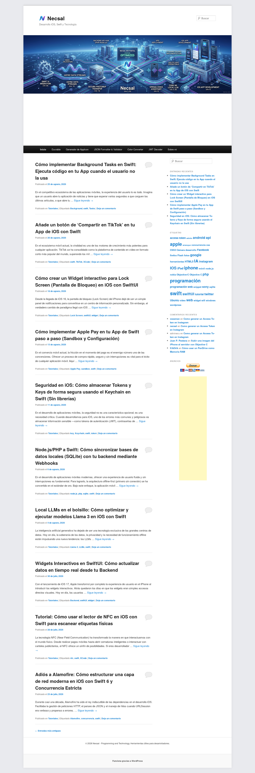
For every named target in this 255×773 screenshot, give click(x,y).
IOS (173, 268)
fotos (186, 255)
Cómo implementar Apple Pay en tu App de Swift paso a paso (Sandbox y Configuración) (191, 208)
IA (196, 261)
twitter (209, 294)
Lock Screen (76, 315)
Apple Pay (75, 368)
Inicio (43, 149)
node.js (73, 493)
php (80, 493)
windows (210, 300)
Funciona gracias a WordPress (127, 760)
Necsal (56, 18)
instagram (206, 261)
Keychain (79, 433)
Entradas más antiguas (48, 730)
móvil (202, 268)
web (189, 299)
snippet (197, 286)
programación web (181, 287)
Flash (180, 255)
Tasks (92, 208)
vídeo (183, 300)
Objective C (196, 274)
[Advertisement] (127, 119)
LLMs (81, 547)
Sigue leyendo (83, 200)
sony (205, 286)
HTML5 (189, 261)
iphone (191, 268)
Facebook (203, 250)
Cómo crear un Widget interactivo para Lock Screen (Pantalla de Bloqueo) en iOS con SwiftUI (192, 197)
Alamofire (75, 718)
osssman (175, 318)
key (72, 433)
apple (176, 244)
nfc (71, 658)
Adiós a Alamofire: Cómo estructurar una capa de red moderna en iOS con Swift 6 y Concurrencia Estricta (84, 681)
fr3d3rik (174, 348)
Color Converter (135, 149)
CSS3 (173, 250)
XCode (86, 261)
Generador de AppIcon (77, 149)
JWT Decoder (155, 149)
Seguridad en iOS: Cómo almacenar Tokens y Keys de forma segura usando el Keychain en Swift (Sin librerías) (83, 392)
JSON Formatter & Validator (108, 149)
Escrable (56, 149)
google (195, 254)
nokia (173, 274)
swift (85, 208)
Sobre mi (172, 149)
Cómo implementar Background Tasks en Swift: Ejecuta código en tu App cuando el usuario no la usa (85, 171)
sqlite (85, 493)
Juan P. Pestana (178, 340)
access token (178, 238)
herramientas (177, 261)
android (199, 237)
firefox (173, 255)
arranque (187, 245)
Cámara (181, 250)
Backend (74, 600)
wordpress (175, 304)
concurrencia (87, 718)
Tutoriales (53, 208)
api (208, 237)
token (94, 433)
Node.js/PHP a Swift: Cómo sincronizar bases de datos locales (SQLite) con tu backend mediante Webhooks (86, 456)
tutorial (199, 294)
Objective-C (183, 274)
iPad (180, 268)
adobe (189, 238)
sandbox (85, 368)
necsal (173, 326)
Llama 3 (74, 547)
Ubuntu (174, 300)
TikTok (79, 261)
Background (76, 208)
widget (95, 315)
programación (185, 280)
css (208, 245)
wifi (203, 300)
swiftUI (87, 315)
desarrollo (190, 250)
